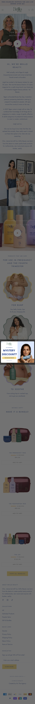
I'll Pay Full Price (9, 360)
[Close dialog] (1, 342)
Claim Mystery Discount (9, 357)
